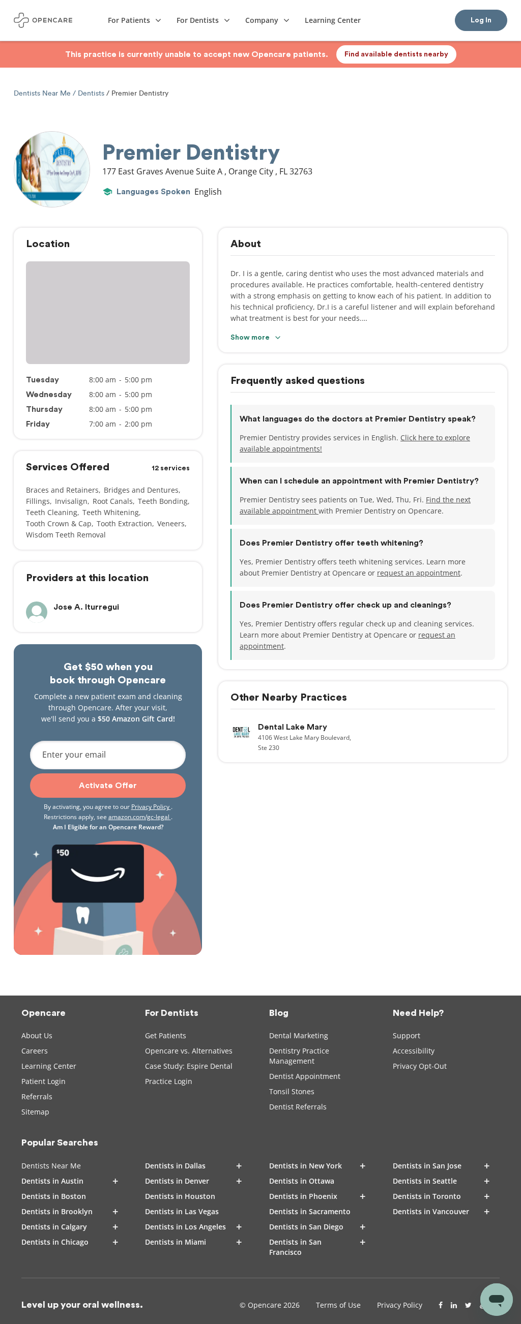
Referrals (36, 1096)
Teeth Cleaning (51, 512)
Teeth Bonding (163, 501)
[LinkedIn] (454, 1305)
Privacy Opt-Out (420, 1066)
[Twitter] (468, 1305)
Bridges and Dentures (141, 490)
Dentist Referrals (298, 1106)
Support (406, 1035)
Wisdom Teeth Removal (66, 534)
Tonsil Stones (291, 1091)
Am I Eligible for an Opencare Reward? (108, 827)
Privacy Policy (151, 806)
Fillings (38, 501)
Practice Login (168, 1081)
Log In (481, 20)
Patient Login (43, 1081)
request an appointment (418, 573)
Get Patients (165, 1035)
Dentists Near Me (43, 93)
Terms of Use (338, 1305)
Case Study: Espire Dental (189, 1066)
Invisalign (71, 501)
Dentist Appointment (304, 1076)
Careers (34, 1051)
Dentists (91, 93)
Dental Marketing (298, 1035)
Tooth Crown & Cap (59, 523)
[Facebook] (441, 1305)
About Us (36, 1035)
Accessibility (414, 1051)
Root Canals (113, 501)
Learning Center (48, 1066)
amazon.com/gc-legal (139, 817)
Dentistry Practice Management (299, 1056)
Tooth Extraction (124, 523)
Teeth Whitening (110, 512)
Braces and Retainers (62, 490)
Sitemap (35, 1112)
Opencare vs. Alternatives (189, 1051)
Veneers (171, 523)
